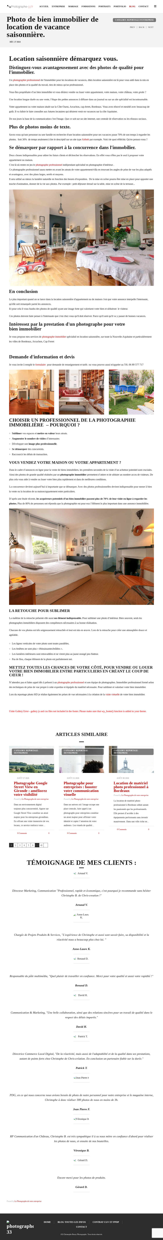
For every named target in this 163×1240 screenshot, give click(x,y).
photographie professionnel (26, 80)
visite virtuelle (113, 694)
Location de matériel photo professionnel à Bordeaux (131, 787)
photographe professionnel (49, 164)
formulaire (40, 364)
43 (41, 845)
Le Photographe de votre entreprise (35, 799)
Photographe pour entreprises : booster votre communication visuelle (81, 789)
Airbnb (85, 139)
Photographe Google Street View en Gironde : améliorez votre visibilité (30, 789)
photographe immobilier (54, 336)
